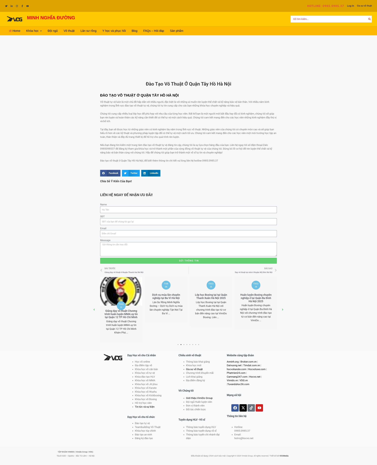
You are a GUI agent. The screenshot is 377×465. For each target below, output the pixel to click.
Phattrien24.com (236, 372)
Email (103, 228)
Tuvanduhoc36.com (238, 384)
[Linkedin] (11, 6)
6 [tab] (192, 344)
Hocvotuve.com (257, 369)
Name (103, 204)
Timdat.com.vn (251, 365)
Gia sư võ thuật (364, 5)
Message (105, 240)
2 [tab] (181, 344)
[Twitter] (6, 6)
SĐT (102, 216)
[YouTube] (27, 6)
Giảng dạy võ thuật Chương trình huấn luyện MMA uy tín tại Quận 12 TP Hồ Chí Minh (121, 314)
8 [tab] (198, 344)
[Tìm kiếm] (370, 19)
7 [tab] (195, 344)
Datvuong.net (234, 365)
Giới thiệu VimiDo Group (199, 398)
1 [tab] (178, 344)
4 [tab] (187, 344)
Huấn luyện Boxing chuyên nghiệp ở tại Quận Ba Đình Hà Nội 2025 (256, 298)
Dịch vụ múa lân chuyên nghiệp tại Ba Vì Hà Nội (166, 296)
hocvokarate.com (236, 369)
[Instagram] (17, 6)
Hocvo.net (255, 376)
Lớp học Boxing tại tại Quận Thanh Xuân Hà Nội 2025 (211, 296)
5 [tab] (189, 344)
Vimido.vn (232, 380)
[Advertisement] (188, 57)
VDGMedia (284, 456)
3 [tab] (184, 344)
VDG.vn (244, 380)
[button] (325, 6)
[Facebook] (22, 6)
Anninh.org (233, 361)
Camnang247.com (237, 376)
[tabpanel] (121, 309)
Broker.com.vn (248, 361)
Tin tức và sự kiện (144, 406)
